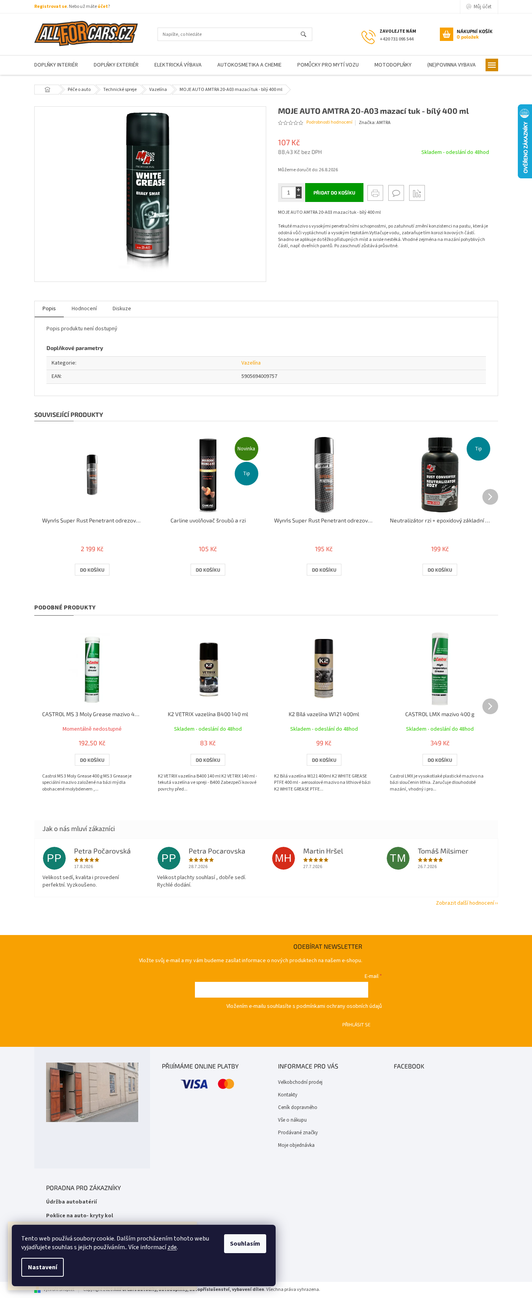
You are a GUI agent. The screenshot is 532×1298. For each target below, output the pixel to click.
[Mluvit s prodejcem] (396, 193)
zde (172, 1247)
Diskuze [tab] (122, 309)
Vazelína (251, 363)
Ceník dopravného (297, 1107)
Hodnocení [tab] (84, 309)
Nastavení (42, 1267)
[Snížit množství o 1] (299, 195)
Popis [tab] (49, 309)
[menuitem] (56, 65)
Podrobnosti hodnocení (329, 122)
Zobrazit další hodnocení (465, 903)
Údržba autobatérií (71, 1202)
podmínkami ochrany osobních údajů (339, 1006)
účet (103, 6)
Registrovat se (50, 6)
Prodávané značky (298, 1132)
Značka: (375, 122)
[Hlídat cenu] (417, 193)
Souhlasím (245, 1243)
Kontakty (287, 1094)
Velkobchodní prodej (300, 1082)
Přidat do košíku (334, 192)
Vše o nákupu (292, 1120)
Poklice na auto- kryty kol (79, 1216)
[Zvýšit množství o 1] (299, 190)
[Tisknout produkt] (375, 193)
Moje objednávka (296, 1145)
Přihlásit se (356, 1024)
